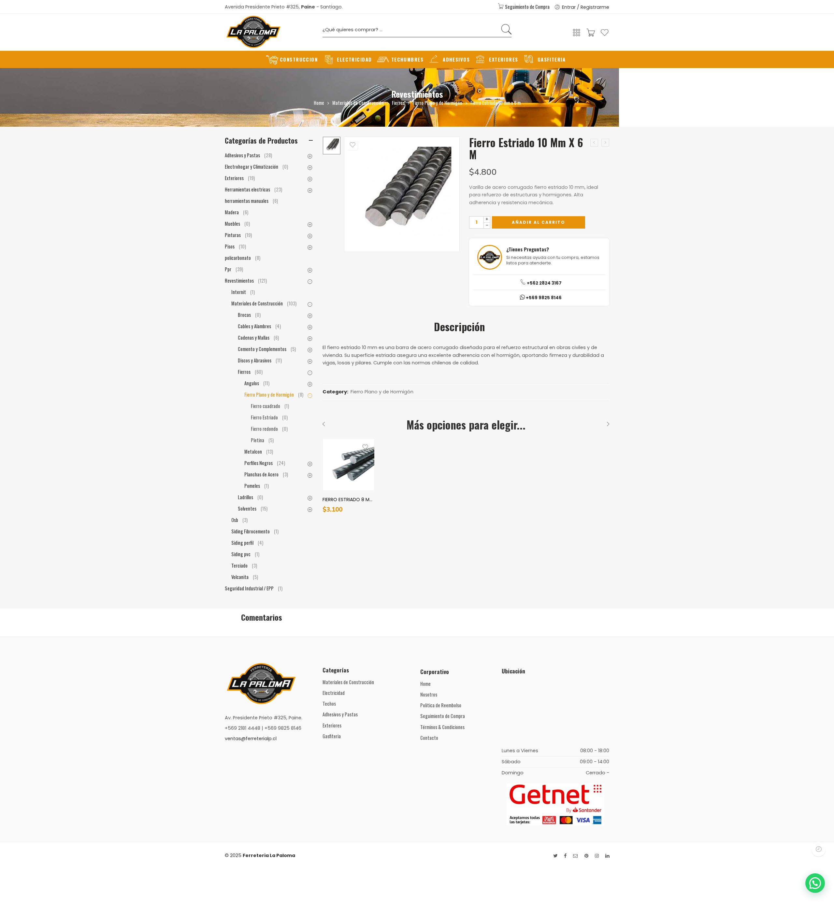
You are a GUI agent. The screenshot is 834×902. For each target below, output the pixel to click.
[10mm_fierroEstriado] (331, 145)
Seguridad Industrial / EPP (253, 588)
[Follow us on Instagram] (597, 855)
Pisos (235, 246)
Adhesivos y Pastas (248, 155)
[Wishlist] (604, 35)
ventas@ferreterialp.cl (251, 738)
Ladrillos (250, 497)
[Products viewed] (818, 849)
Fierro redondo (269, 428)
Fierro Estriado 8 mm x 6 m (349, 499)
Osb (239, 519)
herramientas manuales (251, 200)
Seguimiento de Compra (527, 6)
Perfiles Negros (264, 462)
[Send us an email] (575, 855)
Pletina (262, 440)
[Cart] (590, 34)
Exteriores (240, 178)
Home (319, 102)
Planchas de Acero (266, 474)
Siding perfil (247, 542)
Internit (243, 292)
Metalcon (258, 451)
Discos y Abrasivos (260, 360)
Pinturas (238, 235)
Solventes (252, 508)
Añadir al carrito (538, 222)
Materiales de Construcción (358, 102)
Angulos (256, 383)
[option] (332, 145)
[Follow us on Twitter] (555, 855)
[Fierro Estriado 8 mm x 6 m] (594, 143)
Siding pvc (245, 554)
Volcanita (244, 576)
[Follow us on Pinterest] (586, 855)
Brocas (249, 314)
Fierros (398, 102)
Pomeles (256, 485)
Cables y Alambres (259, 326)
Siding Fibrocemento (255, 531)
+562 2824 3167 (544, 283)
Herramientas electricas (253, 189)
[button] (815, 883)
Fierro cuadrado (270, 405)
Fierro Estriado (269, 417)
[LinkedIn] (607, 855)
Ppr (234, 269)
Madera (236, 212)
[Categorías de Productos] (576, 34)
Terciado (244, 565)
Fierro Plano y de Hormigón (437, 102)
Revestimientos (417, 94)
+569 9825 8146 (543, 298)
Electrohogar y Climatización (256, 166)
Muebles (237, 223)
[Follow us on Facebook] (565, 855)
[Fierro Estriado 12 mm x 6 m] (605, 143)
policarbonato (242, 257)
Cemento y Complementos (267, 348)
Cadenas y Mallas (258, 337)
